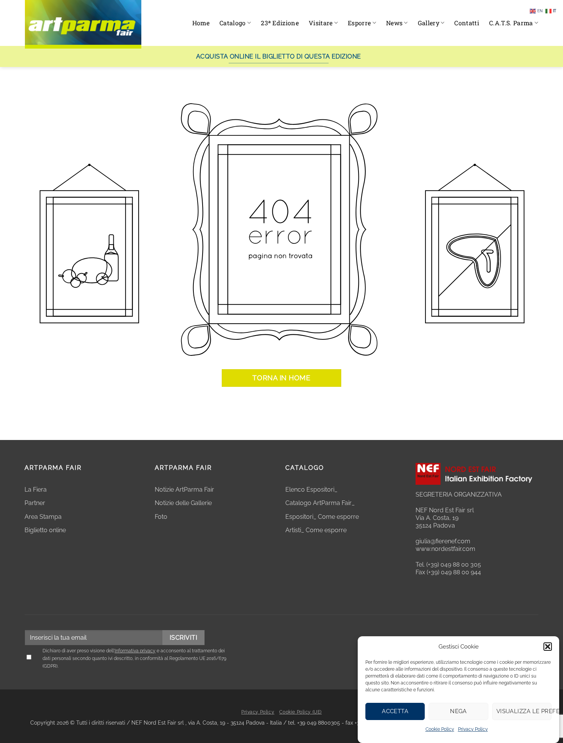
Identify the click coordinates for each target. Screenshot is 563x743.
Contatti (466, 23)
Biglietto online (45, 530)
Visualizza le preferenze (524, 711)
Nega (458, 711)
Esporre (359, 23)
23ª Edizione (280, 23)
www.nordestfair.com (445, 548)
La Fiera (36, 489)
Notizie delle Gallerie (183, 503)
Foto (161, 516)
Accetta (395, 711)
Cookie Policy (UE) (300, 712)
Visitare (321, 23)
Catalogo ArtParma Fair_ (320, 503)
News (394, 23)
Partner (35, 503)
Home (200, 23)
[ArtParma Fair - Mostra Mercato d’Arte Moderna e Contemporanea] (83, 24)
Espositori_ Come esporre (322, 516)
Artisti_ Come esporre (316, 530)
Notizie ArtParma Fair (184, 489)
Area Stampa (43, 516)
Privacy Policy (473, 729)
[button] (548, 646)
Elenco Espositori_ (311, 489)
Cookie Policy (440, 729)
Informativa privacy (135, 650)
